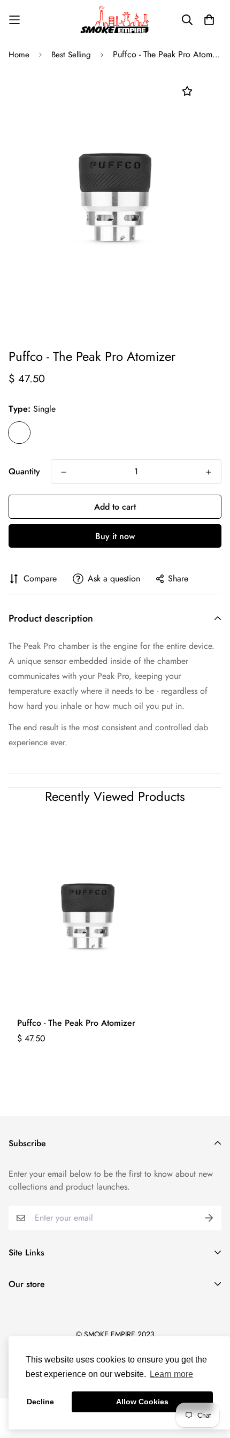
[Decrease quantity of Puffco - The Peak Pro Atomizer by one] (63, 472)
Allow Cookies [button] (142, 1401)
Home (19, 54)
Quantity (24, 471)
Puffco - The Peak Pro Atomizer (76, 1023)
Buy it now (115, 536)
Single (19, 432)
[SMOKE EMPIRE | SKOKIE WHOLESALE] (115, 20)
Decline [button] (40, 1401)
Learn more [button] (171, 1374)
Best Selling (71, 54)
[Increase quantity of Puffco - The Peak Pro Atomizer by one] (208, 472)
